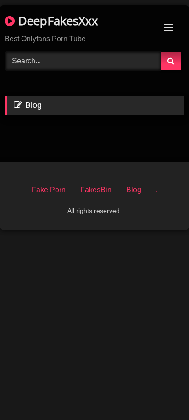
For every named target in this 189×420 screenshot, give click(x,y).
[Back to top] (160, 393)
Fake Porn (49, 190)
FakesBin (95, 190)
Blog (133, 190)
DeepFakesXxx (56, 20)
